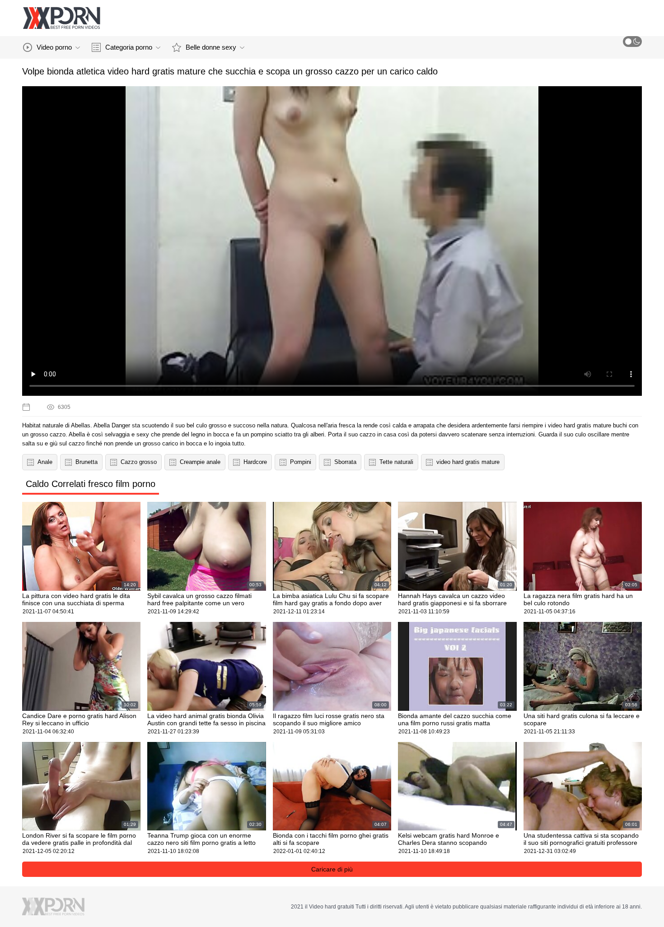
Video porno (54, 47)
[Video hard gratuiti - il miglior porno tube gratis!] (61, 18)
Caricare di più (332, 869)
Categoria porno (128, 47)
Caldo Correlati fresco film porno (90, 484)
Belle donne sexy (211, 47)
